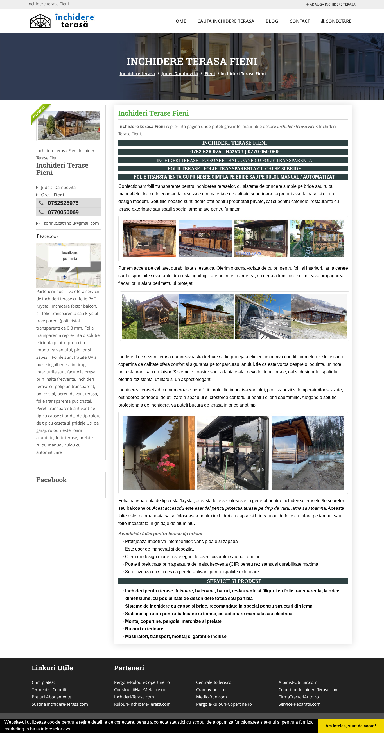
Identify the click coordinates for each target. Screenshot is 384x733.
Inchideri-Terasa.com (134, 697)
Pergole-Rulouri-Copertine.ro (142, 682)
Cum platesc (43, 682)
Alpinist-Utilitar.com (298, 682)
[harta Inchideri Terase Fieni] (68, 264)
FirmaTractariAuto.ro (299, 697)
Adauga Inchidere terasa (332, 4)
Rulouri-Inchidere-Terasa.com (142, 704)
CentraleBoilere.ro (213, 682)
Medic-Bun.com (211, 697)
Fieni (210, 73)
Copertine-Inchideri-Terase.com (309, 689)
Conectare (337, 21)
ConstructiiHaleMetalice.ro (139, 689)
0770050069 (63, 212)
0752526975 (63, 202)
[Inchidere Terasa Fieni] (68, 125)
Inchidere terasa (137, 73)
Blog (272, 21)
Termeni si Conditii (49, 689)
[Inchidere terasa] (64, 20)
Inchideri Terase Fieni (153, 113)
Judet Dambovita (180, 73)
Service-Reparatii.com (299, 704)
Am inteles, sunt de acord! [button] (351, 725)
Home (179, 21)
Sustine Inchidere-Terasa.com (60, 704)
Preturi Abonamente (51, 697)
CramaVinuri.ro (211, 689)
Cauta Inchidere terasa (225, 21)
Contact (300, 21)
